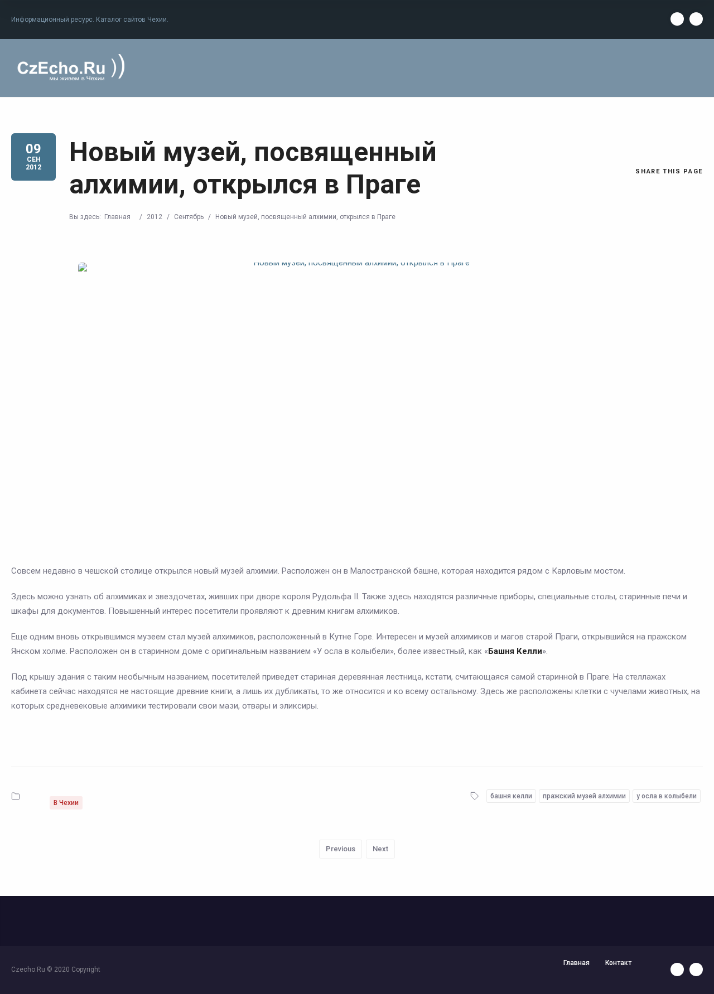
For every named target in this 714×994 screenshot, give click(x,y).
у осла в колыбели (666, 796)
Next (380, 849)
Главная (117, 217)
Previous (340, 849)
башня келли (511, 796)
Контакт (618, 963)
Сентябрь (189, 217)
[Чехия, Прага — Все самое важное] (69, 68)
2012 (154, 217)
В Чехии (66, 803)
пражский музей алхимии (584, 796)
